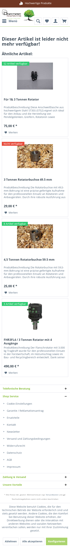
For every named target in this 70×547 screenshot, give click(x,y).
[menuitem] (9, 21)
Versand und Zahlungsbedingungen (28, 438)
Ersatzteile (12, 417)
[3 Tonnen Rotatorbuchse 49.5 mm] (35, 156)
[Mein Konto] (55, 21)
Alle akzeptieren (32, 541)
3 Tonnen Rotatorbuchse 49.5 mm (28, 180)
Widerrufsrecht (15, 445)
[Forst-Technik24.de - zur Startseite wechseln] (18, 16)
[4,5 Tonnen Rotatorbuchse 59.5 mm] (35, 236)
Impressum (13, 466)
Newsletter (13, 431)
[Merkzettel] (46, 21)
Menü (13, 21)
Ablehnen (11, 541)
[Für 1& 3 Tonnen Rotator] (35, 76)
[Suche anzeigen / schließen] (37, 21)
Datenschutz (14, 452)
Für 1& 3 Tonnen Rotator (21, 99)
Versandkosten (52, 494)
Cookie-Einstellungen (19, 403)
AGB (9, 459)
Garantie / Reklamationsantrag (25, 410)
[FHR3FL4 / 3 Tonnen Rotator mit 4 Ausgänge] (35, 316)
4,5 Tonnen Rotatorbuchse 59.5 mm (29, 260)
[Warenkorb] (64, 21)
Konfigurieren (56, 541)
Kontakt (11, 424)
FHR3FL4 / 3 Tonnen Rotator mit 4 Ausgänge (28, 341)
